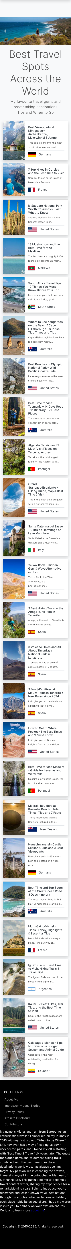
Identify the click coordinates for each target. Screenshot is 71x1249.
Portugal (44, 469)
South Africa (46, 307)
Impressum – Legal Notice (22, 1105)
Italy (41, 550)
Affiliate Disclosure (18, 1118)
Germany (45, 154)
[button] (5, 31)
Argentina (45, 989)
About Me (11, 1099)
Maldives (44, 268)
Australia (46, 349)
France (42, 189)
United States (49, 229)
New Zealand (49, 829)
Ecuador (44, 1071)
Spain (42, 632)
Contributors (13, 1124)
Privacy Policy (14, 1112)
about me (37, 1210)
